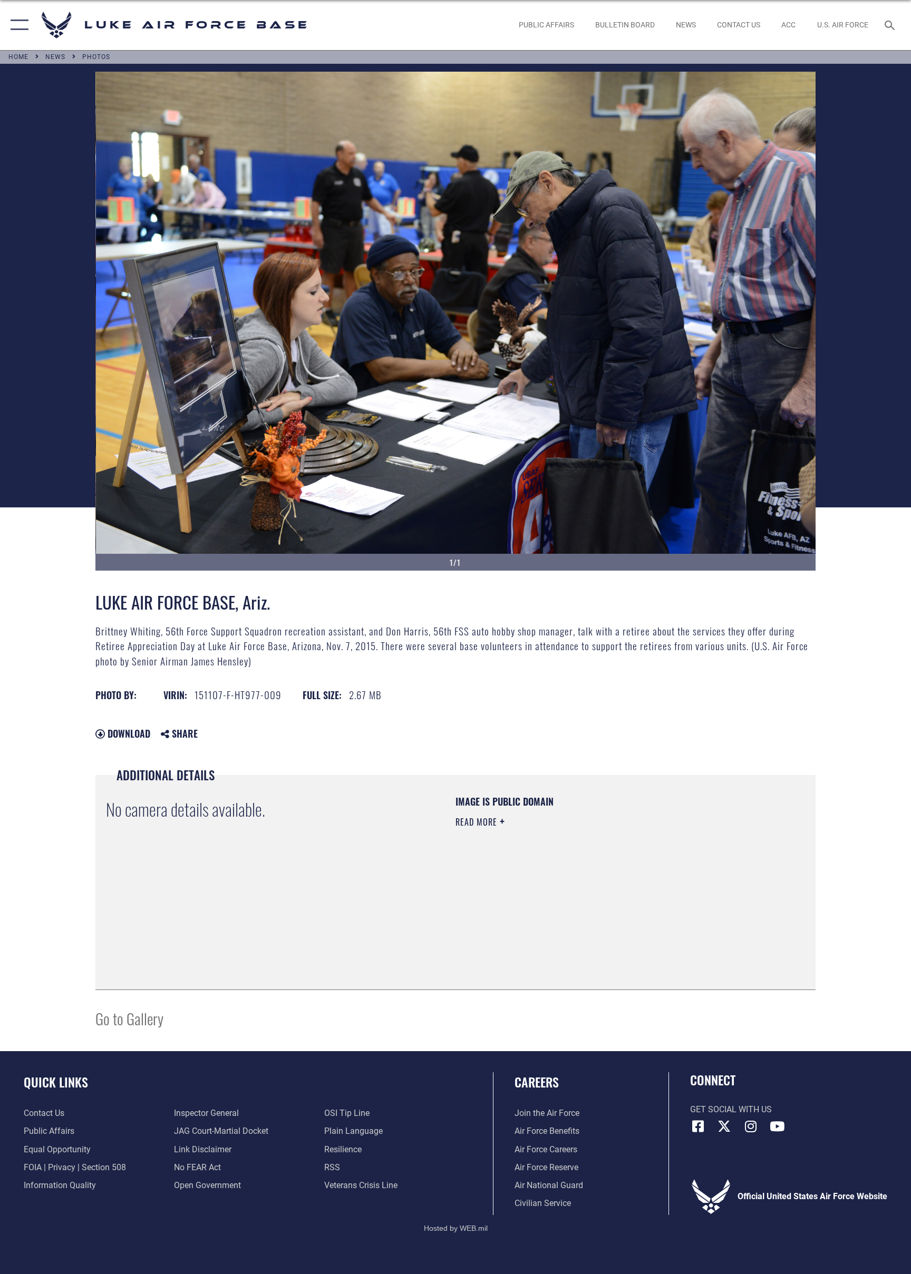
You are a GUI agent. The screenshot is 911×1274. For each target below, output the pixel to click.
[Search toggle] (890, 25)
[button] (17, 25)
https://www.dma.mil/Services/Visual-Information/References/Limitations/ (579, 888)
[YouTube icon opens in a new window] (777, 1126)
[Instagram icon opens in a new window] (751, 1126)
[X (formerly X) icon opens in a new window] (724, 1126)
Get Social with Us (731, 1109)
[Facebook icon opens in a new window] (698, 1126)
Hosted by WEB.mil (456, 1228)
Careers (537, 1081)
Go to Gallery (129, 1018)
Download (127, 733)
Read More (478, 822)
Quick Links (56, 1081)
